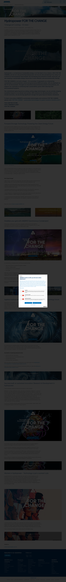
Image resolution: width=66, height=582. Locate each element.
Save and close (33, 304)
